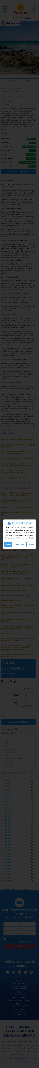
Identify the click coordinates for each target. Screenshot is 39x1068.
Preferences (19, 544)
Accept (8, 544)
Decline (31, 544)
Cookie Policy (16, 538)
